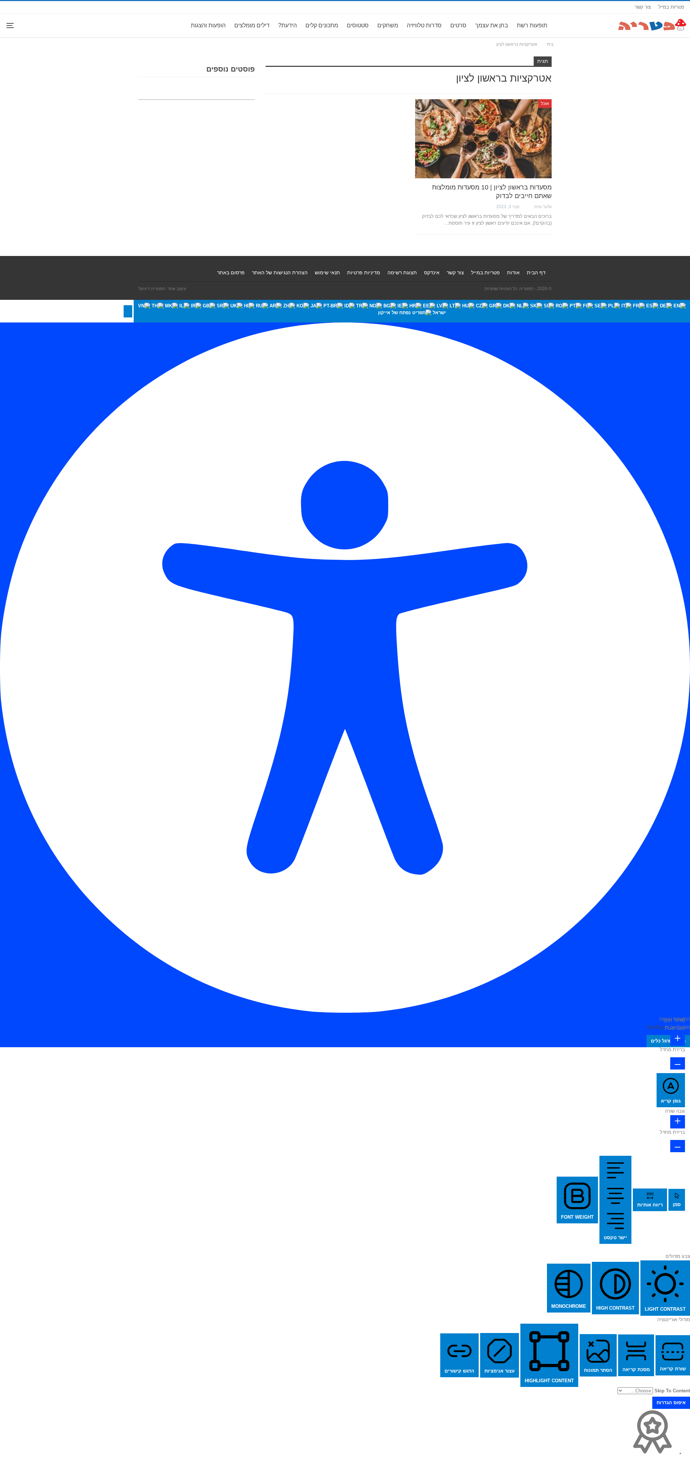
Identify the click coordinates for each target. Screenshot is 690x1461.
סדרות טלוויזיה (424, 25)
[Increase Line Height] (677, 1121)
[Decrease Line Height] (677, 1146)
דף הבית (536, 272)
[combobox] (412, 311)
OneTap (655, 1027)
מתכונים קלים (321, 25)
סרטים (458, 25)
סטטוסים (358, 25)
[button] (128, 311)
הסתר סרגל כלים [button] (668, 1041)
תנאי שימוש (327, 272)
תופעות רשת (532, 25)
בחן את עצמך (491, 25)
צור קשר (643, 7)
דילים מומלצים (252, 25)
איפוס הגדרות (671, 1402)
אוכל (545, 103)
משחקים (387, 25)
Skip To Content (672, 1390)
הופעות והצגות (208, 25)
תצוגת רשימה (402, 272)
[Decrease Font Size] (677, 1063)
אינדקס (432, 272)
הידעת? (287, 25)
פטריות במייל (671, 7)
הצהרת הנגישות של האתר (280, 272)
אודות (513, 272)
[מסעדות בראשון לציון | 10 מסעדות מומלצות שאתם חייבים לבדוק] (483, 138)
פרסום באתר (231, 272)
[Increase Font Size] (677, 1039)
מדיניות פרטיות (363, 272)
